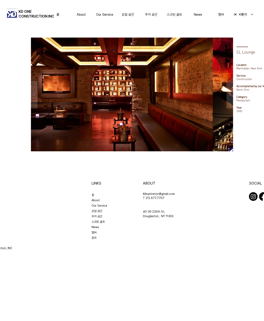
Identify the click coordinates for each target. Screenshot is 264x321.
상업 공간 (97, 211)
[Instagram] (253, 196)
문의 (94, 237)
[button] (128, 14)
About (96, 200)
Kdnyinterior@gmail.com (159, 193)
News (95, 227)
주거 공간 (97, 216)
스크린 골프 (98, 221)
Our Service (99, 205)
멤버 (94, 232)
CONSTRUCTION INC (36, 16)
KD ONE (25, 11)
